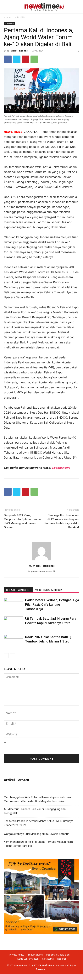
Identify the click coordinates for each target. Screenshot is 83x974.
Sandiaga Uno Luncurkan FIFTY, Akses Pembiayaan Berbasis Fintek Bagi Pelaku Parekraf (62, 521)
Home (7, 17)
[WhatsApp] (34, 59)
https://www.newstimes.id (41, 571)
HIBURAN (20, 17)
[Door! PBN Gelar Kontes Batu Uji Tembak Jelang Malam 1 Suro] (13, 641)
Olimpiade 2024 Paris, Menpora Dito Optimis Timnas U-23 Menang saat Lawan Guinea (23, 521)
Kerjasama (48, 958)
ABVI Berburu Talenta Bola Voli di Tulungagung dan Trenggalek (35, 811)
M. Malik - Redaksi (17, 50)
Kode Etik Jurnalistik (27, 958)
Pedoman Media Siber (58, 954)
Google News (61, 468)
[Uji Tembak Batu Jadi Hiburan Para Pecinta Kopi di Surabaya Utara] (13, 623)
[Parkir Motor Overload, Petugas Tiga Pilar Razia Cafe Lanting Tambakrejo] (13, 604)
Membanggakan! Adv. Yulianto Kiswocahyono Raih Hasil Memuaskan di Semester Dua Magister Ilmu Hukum (37, 799)
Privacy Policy (16, 954)
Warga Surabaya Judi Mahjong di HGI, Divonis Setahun (36, 833)
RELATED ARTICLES (18, 590)
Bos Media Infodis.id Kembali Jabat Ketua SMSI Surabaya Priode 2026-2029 (38, 823)
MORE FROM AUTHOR (48, 590)
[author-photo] (41, 560)
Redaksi (61, 958)
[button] (71, 7)
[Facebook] (8, 59)
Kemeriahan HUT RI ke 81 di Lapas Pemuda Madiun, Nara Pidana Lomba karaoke (38, 843)
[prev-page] (6, 655)
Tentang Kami (35, 954)
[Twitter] (16, 59)
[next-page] (12, 655)
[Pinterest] (25, 59)
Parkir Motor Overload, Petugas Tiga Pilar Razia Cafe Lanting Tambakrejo (52, 604)
